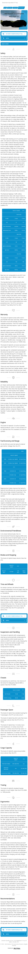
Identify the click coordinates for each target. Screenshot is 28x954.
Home (5, 7)
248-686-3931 (16, 942)
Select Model (10, 7)
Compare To (15, 7)
